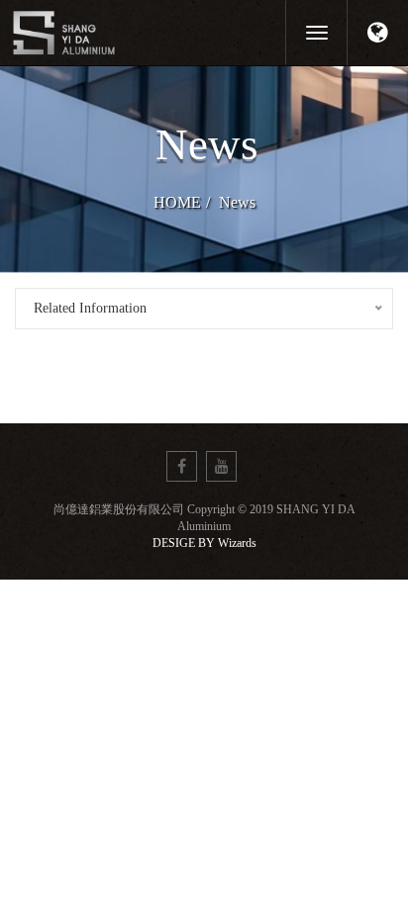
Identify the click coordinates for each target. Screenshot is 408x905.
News (237, 202)
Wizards (237, 543)
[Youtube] (221, 466)
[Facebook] (181, 466)
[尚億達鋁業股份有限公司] (135, 32)
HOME (177, 202)
